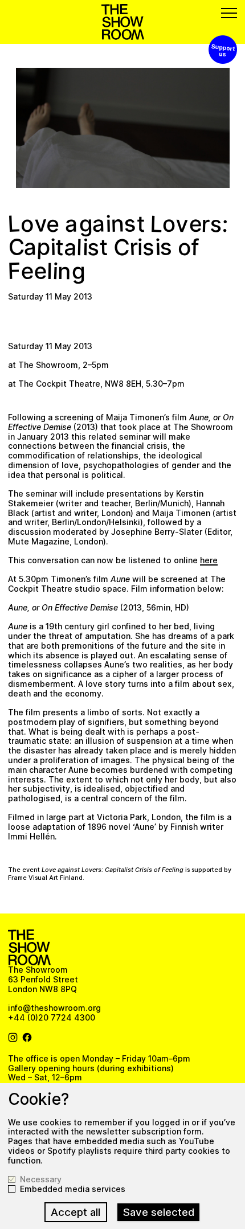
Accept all (75, 1212)
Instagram (13, 1038)
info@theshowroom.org (54, 1008)
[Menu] (229, 13)
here (209, 560)
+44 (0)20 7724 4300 (51, 1017)
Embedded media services (72, 1189)
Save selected (158, 1212)
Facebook (27, 1038)
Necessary (41, 1179)
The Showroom (122, 22)
